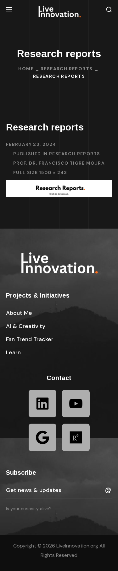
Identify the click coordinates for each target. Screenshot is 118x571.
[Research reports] (59, 185)
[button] (109, 9)
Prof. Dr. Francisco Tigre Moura (59, 163)
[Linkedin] (42, 403)
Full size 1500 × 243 (40, 172)
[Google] (42, 437)
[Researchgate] (76, 437)
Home (26, 68)
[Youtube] (76, 403)
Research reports (67, 68)
